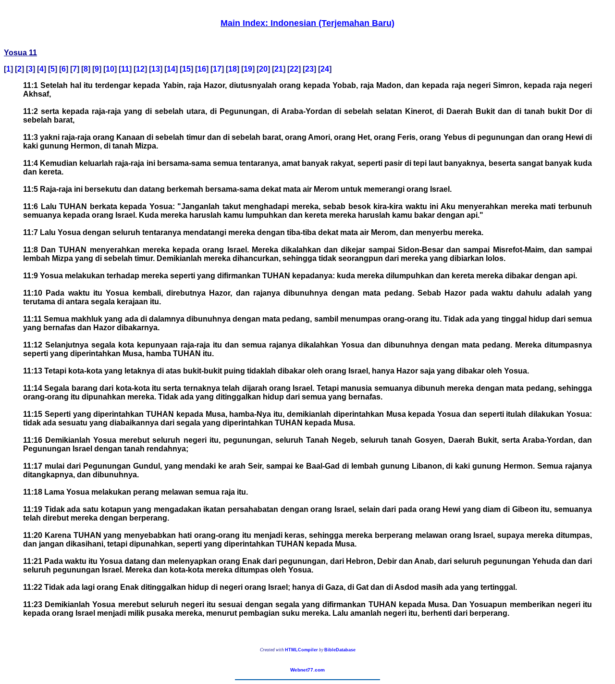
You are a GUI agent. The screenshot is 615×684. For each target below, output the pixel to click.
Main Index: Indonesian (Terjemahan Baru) (307, 23)
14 (171, 69)
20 (263, 69)
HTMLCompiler (301, 649)
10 (110, 69)
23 (309, 69)
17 (217, 69)
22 (294, 69)
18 (232, 69)
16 (201, 69)
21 (278, 69)
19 (248, 69)
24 (324, 69)
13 (155, 69)
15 (186, 69)
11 (125, 69)
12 (140, 69)
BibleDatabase (340, 649)
